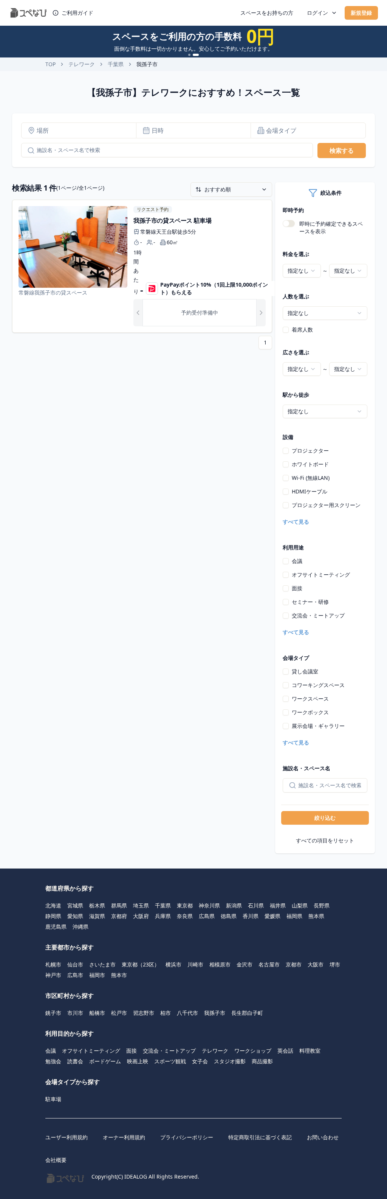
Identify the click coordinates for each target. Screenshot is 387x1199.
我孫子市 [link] (147, 64)
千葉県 (116, 64)
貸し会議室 (305, 671)
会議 (297, 561)
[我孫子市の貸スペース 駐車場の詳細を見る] (142, 266)
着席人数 (302, 329)
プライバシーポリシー (186, 1137)
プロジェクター (310, 450)
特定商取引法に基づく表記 (260, 1137)
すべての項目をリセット (325, 840)
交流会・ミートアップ (318, 615)
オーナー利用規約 (124, 1137)
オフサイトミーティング (321, 574)
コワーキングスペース (318, 685)
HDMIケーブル (309, 491)
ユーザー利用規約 (66, 1137)
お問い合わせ (323, 1137)
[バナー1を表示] (189, 55)
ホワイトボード (310, 464)
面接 (297, 588)
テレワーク (81, 64)
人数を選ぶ (296, 296)
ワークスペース (310, 698)
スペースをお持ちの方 (266, 12)
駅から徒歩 (296, 394)
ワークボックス (310, 712)
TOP (50, 64)
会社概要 (56, 1159)
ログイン (317, 12)
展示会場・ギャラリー (318, 725)
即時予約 (293, 210)
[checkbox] (286, 330)
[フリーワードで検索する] (28, 150)
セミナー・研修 (310, 601)
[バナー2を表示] (196, 55)
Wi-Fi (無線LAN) (311, 477)
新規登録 (361, 12)
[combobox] (302, 271)
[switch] (289, 223)
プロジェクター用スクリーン (326, 505)
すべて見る (296, 521)
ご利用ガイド (77, 12)
